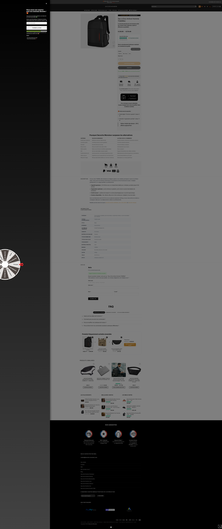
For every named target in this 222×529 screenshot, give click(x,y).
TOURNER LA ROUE (36, 27)
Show (111, 527)
